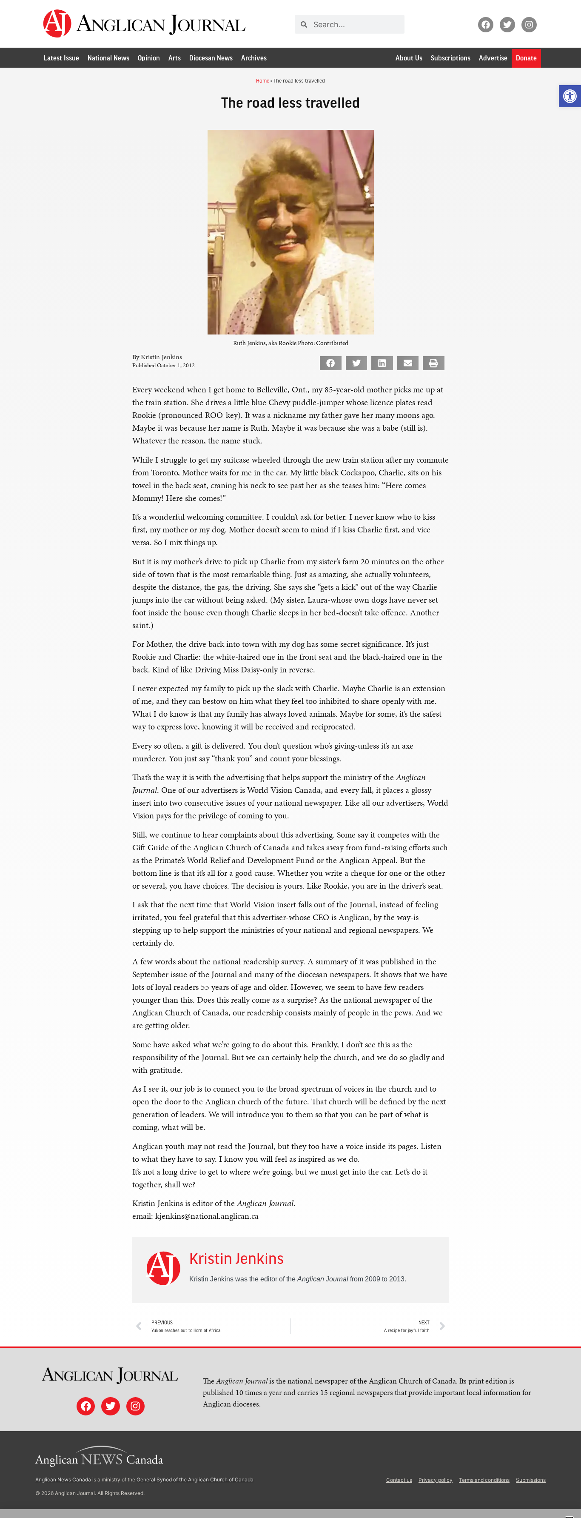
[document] (290, 759)
